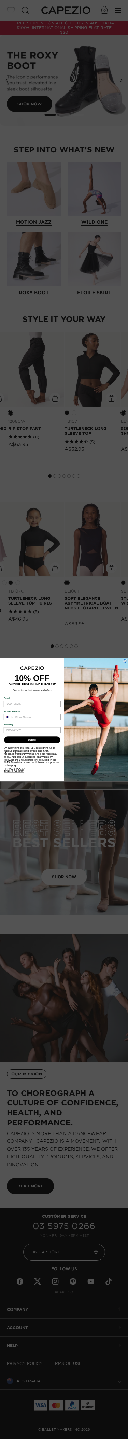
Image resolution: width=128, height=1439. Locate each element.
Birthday (8, 724)
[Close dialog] (125, 661)
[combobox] (9, 717)
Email (7, 698)
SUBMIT (32, 739)
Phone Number (12, 711)
